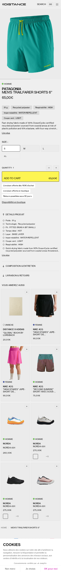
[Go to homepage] (14, 4)
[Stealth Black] (41, 456)
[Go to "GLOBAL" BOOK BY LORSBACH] (15, 306)
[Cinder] (11, 516)
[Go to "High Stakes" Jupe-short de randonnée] (45, 306)
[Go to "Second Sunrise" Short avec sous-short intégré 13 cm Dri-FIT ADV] (45, 363)
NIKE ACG (38, 329)
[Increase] (56, 167)
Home (4, 527)
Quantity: (8, 168)
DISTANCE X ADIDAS (13, 329)
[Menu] (57, 4)
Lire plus (6, 133)
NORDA (7, 443)
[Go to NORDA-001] (15, 420)
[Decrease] (49, 167)
